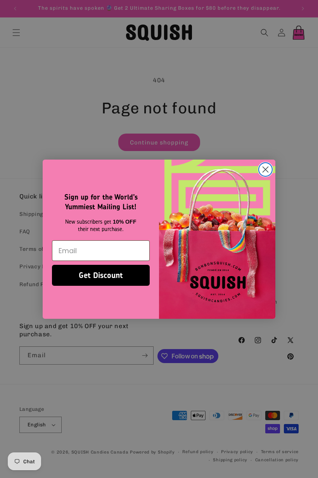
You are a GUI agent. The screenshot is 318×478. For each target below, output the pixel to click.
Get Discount (101, 275)
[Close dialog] (265, 169)
